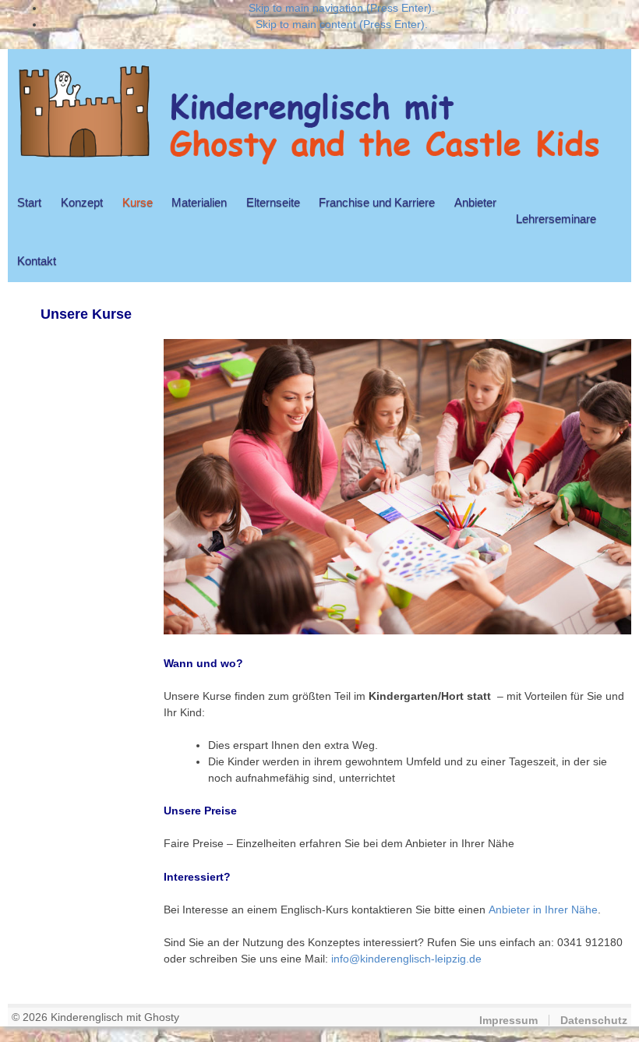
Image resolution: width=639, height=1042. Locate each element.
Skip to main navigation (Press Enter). (342, 8)
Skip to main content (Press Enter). (342, 24)
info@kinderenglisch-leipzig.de (406, 958)
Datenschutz (593, 1020)
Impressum (508, 1020)
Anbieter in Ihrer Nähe (543, 909)
